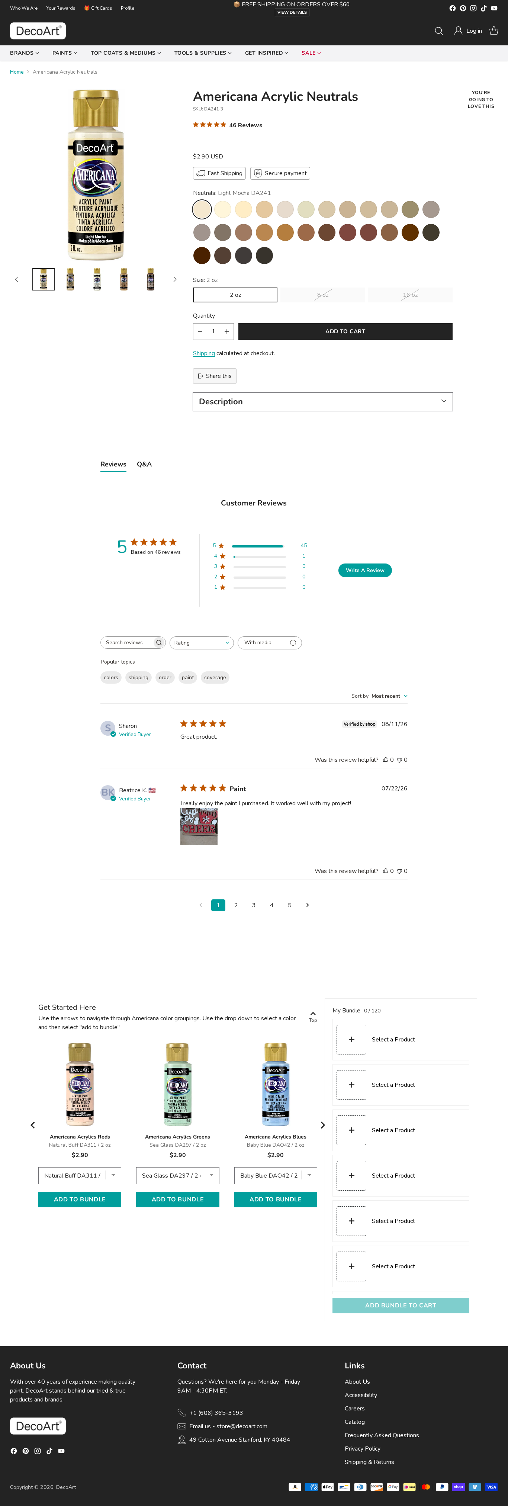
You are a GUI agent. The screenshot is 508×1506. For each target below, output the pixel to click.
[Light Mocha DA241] (202, 209)
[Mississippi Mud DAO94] (223, 232)
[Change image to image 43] (124, 279)
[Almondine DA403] (368, 209)
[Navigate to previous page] (200, 905)
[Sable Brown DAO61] (244, 232)
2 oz (235, 295)
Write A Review (365, 570)
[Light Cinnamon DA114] (327, 232)
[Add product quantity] (227, 332)
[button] (468, 31)
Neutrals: (232, 193)
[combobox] (202, 642)
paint (188, 677)
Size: (205, 280)
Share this (219, 376)
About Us (357, 1382)
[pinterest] (463, 9)
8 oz (322, 295)
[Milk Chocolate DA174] (389, 232)
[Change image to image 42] (97, 279)
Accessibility (361, 1395)
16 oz (410, 295)
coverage (215, 677)
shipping (138, 677)
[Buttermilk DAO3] (244, 209)
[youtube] (494, 9)
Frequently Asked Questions (382, 1435)
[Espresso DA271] (410, 232)
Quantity (204, 316)
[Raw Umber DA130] (431, 232)
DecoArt (66, 1487)
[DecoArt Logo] (38, 30)
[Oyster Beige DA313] (285, 209)
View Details (292, 12)
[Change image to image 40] (43, 279)
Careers (355, 1408)
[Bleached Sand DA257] (306, 209)
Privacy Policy (362, 1449)
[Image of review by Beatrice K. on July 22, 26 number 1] (199, 826)
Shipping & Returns (369, 1462)
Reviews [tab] (113, 464)
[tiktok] (484, 9)
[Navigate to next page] (307, 905)
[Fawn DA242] (348, 209)
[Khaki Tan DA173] (410, 209)
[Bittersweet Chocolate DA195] (264, 255)
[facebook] (452, 9)
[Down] (174, 279)
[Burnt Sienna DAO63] (368, 232)
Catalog (355, 1422)
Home (17, 72)
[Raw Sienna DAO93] (306, 232)
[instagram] (473, 9)
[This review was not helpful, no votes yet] (399, 760)
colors (111, 677)
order (165, 677)
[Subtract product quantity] (200, 332)
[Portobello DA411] (202, 232)
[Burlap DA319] (389, 209)
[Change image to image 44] (150, 279)
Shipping (204, 353)
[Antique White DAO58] (264, 209)
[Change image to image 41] (70, 279)
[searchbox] (126, 642)
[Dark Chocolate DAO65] (202, 255)
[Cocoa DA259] (285, 232)
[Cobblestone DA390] (431, 209)
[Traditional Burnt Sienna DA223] (348, 232)
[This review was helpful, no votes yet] (385, 760)
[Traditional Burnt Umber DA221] (244, 255)
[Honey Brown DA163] (264, 232)
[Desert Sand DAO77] (327, 209)
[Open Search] (439, 31)
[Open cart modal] (494, 31)
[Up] (16, 279)
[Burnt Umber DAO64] (223, 255)
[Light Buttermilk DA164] (223, 209)
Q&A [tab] (144, 464)
